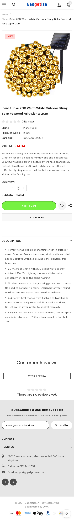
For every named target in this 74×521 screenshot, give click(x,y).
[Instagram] (13, 482)
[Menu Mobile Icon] (4, 5)
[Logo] (37, 4)
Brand (5, 128)
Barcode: (7, 138)
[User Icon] (59, 5)
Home (5, 14)
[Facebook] (5, 482)
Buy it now (37, 217)
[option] (37, 65)
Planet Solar (30, 127)
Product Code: (11, 133)
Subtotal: (8, 195)
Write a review (37, 376)
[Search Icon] (13, 4)
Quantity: (8, 181)
